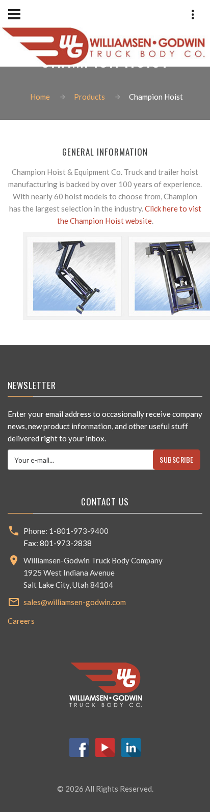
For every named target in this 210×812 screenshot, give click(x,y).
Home (40, 96)
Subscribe (177, 459)
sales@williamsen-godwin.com (74, 602)
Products (89, 96)
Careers (21, 620)
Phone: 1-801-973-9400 (157, 111)
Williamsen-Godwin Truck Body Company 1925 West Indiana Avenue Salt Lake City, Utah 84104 (93, 572)
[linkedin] (131, 745)
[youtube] (105, 745)
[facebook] (79, 745)
